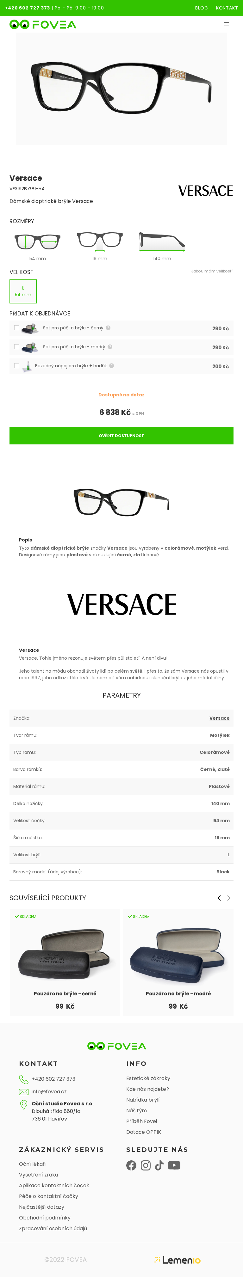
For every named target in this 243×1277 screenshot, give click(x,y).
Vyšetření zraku (38, 1174)
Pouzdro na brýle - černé (65, 993)
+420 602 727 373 (27, 8)
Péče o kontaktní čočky (48, 1196)
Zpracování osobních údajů (53, 1228)
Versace (219, 718)
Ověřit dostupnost (121, 435)
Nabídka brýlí (143, 1099)
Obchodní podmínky (45, 1217)
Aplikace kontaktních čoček (54, 1185)
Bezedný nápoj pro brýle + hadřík (71, 366)
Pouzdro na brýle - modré (178, 993)
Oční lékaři (32, 1164)
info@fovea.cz (49, 1091)
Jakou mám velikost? (212, 271)
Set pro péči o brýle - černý (74, 328)
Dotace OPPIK (143, 1132)
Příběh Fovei (141, 1121)
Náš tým (136, 1110)
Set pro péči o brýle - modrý (75, 347)
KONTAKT (227, 8)
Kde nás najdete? (147, 1089)
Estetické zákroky (148, 1078)
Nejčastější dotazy (41, 1207)
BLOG (201, 8)
